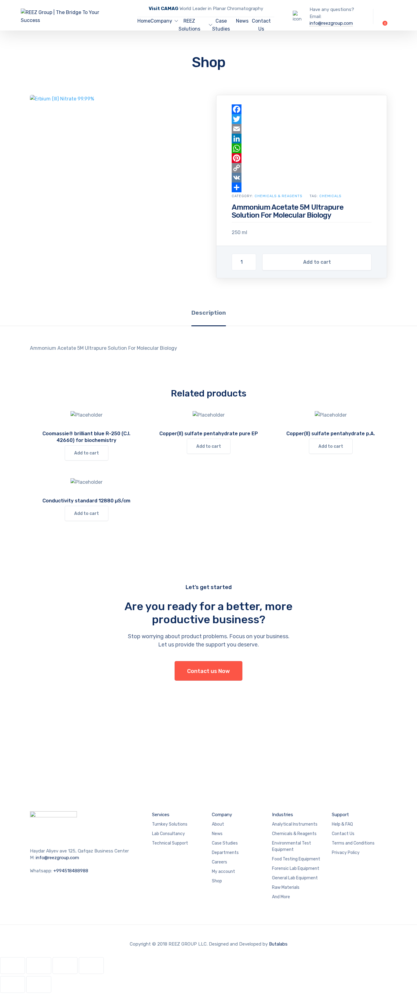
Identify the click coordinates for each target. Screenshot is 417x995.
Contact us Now (208, 671)
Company (161, 21)
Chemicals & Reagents (278, 196)
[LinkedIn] (302, 138)
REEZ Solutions (189, 25)
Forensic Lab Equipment (295, 868)
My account (223, 871)
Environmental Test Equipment (291, 846)
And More (281, 896)
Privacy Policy (346, 852)
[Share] (302, 187)
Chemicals (330, 196)
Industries (282, 814)
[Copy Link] (302, 168)
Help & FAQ (342, 824)
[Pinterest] (302, 158)
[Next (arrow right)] (38, 984)
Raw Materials (285, 887)
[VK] (302, 178)
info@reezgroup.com (331, 23)
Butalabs (278, 944)
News (242, 21)
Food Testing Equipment (296, 859)
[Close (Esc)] (91, 965)
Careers (219, 862)
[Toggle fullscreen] (38, 965)
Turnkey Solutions (169, 824)
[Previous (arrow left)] (12, 984)
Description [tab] (208, 312)
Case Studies (221, 25)
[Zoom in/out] (12, 965)
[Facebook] (302, 109)
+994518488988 (70, 871)
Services (160, 814)
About (218, 824)
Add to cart (317, 262)
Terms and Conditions (353, 843)
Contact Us (261, 25)
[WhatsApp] (302, 148)
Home (143, 21)
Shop (217, 881)
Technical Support (170, 843)
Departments (225, 852)
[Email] (302, 129)
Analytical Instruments (294, 824)
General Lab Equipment (295, 878)
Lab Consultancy (168, 833)
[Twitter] (302, 119)
